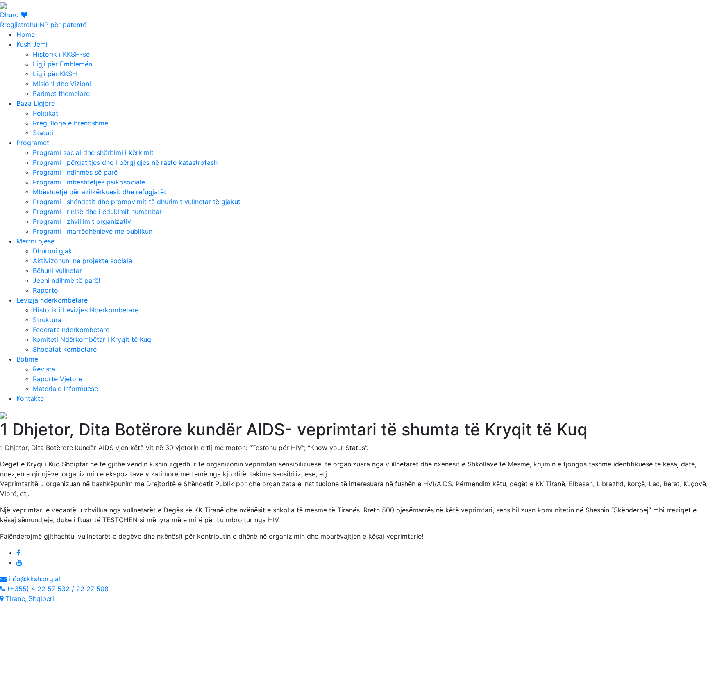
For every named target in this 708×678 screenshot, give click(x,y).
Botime (27, 359)
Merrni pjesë (35, 241)
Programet (32, 143)
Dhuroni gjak (52, 251)
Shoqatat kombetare (65, 349)
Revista (44, 369)
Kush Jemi (32, 44)
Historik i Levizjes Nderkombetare (85, 310)
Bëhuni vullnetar (57, 270)
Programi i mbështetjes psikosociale (89, 182)
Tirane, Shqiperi (29, 598)
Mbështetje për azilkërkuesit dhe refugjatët (99, 192)
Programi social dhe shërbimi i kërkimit (93, 152)
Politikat (45, 113)
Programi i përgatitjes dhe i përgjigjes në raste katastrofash (125, 162)
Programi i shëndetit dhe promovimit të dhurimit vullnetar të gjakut (137, 202)
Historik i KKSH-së (61, 54)
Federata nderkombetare (71, 329)
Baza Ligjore (35, 103)
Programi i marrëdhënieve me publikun (92, 231)
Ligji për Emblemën (62, 64)
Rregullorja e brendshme (70, 123)
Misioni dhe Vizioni (62, 84)
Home (25, 34)
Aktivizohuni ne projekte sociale (82, 261)
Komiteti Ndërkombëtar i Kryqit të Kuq (92, 339)
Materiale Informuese (65, 389)
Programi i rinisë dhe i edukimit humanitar (97, 211)
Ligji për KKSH (55, 74)
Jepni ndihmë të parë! (66, 280)
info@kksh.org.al (33, 579)
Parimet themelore (61, 93)
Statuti (43, 133)
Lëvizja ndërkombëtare (52, 300)
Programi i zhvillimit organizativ (82, 221)
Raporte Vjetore (57, 379)
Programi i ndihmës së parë (75, 172)
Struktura (47, 320)
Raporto (45, 290)
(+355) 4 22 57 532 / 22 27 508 (57, 589)
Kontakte (30, 398)
